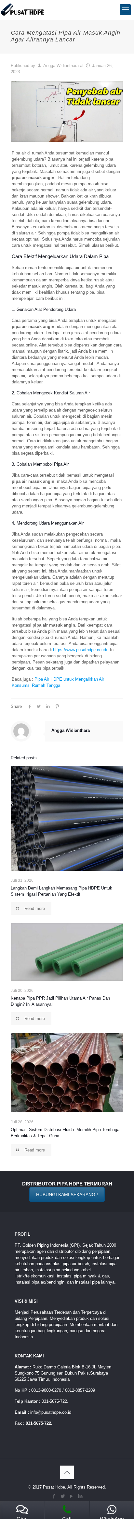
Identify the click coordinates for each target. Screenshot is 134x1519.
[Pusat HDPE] (23, 10)
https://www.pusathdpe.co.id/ (80, 649)
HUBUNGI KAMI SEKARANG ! (67, 1194)
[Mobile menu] (125, 9)
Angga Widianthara (61, 65)
